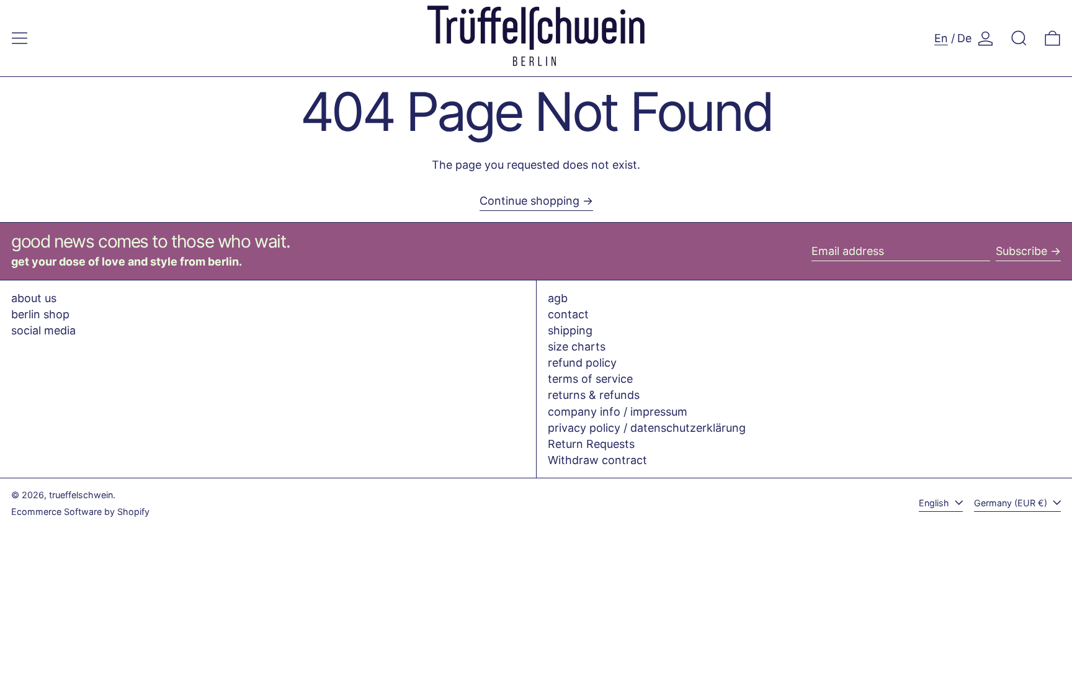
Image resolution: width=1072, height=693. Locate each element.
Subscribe (1021, 250)
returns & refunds (594, 394)
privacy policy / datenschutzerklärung (647, 427)
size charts (576, 346)
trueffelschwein (81, 495)
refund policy (582, 362)
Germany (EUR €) (1012, 503)
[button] (1019, 38)
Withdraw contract (597, 460)
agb (558, 298)
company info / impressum (617, 411)
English (935, 503)
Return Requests (591, 443)
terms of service (590, 378)
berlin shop (40, 314)
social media (43, 330)
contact (568, 314)
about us (33, 298)
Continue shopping (529, 200)
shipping (570, 330)
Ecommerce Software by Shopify (80, 511)
